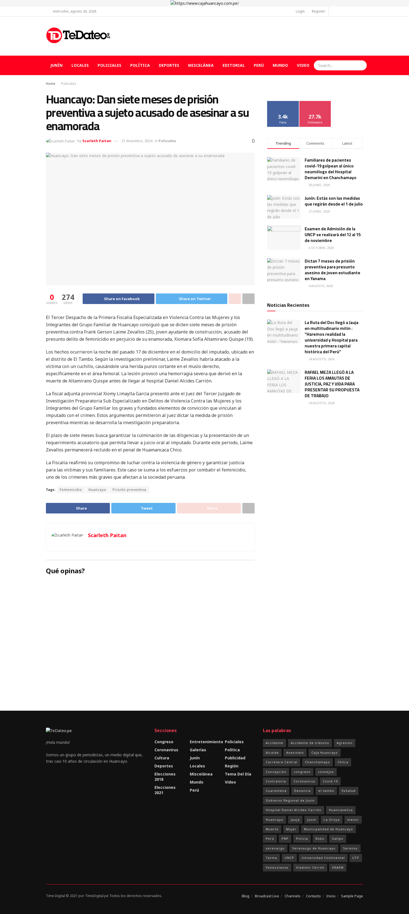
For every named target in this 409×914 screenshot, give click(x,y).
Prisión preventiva (129, 489)
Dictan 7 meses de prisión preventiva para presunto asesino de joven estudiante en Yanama (332, 270)
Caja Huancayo (324, 752)
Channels (292, 895)
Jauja (295, 819)
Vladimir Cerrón (310, 867)
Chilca (342, 762)
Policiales (109, 65)
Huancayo (97, 489)
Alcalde (272, 752)
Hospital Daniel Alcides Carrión (293, 810)
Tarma (271, 858)
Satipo (337, 838)
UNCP (289, 858)
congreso (302, 772)
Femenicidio (71, 489)
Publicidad (235, 757)
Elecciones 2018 (165, 776)
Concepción (276, 772)
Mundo (280, 65)
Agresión (345, 743)
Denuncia (302, 791)
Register (318, 11)
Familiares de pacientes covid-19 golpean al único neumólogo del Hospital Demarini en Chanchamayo (330, 169)
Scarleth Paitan (96, 140)
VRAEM (338, 867)
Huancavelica (341, 810)
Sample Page (352, 895)
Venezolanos (277, 867)
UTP (355, 858)
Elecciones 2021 (165, 790)
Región (231, 766)
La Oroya (332, 819)
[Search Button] (362, 65)
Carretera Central (281, 762)
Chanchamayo (317, 762)
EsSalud (349, 791)
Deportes (169, 65)
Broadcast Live (267, 895)
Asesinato (295, 752)
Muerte (272, 829)
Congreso (163, 741)
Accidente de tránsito (310, 743)
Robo (320, 838)
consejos (326, 772)
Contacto (313, 895)
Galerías (198, 749)
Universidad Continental (323, 858)
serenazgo (275, 848)
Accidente (274, 743)
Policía (302, 838)
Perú (259, 65)
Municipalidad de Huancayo (328, 829)
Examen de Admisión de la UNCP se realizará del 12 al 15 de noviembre (333, 234)
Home (50, 83)
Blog (245, 895)
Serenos (350, 848)
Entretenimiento (206, 741)
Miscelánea (201, 65)
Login (300, 11)
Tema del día (238, 774)
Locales (80, 65)
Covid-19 (330, 781)
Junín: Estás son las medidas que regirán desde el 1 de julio (334, 201)
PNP (285, 838)
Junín (56, 65)
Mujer (291, 829)
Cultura (161, 757)
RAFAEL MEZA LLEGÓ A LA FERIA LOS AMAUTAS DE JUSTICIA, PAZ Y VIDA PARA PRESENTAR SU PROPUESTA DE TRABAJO (332, 384)
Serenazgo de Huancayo (314, 848)
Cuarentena (276, 791)
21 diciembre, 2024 (136, 140)
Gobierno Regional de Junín (290, 800)
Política (140, 65)
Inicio (331, 895)
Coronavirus (166, 749)
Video (303, 65)
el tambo (326, 791)
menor (353, 819)
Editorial (234, 65)
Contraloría (276, 781)
